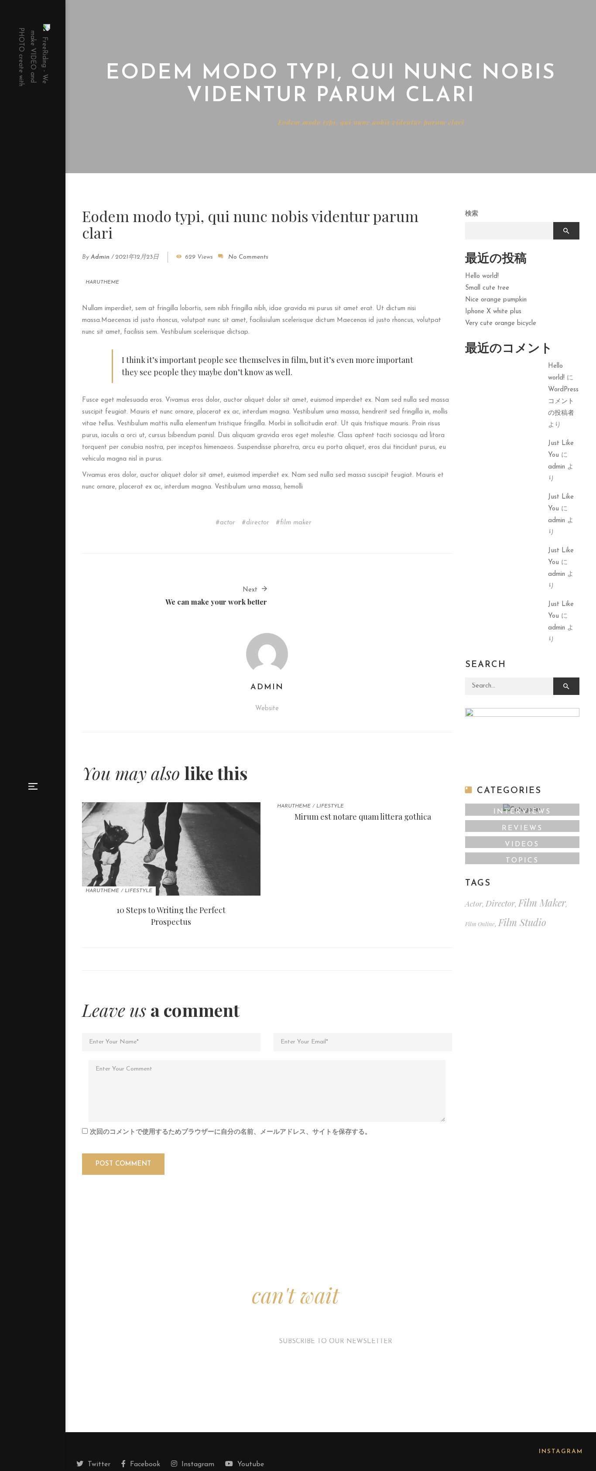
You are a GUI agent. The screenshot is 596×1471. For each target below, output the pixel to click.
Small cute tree (487, 288)
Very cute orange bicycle (500, 323)
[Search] (566, 686)
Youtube (250, 1464)
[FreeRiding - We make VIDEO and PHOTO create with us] (32, 56)
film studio (522, 922)
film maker (296, 523)
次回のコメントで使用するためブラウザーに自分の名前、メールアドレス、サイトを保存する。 (230, 1132)
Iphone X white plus (493, 311)
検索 (471, 214)
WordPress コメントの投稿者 (563, 402)
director (257, 523)
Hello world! (482, 276)
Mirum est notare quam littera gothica (363, 816)
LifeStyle (138, 890)
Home (206, 122)
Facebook (145, 1464)
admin (100, 257)
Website (267, 708)
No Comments (248, 257)
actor (227, 523)
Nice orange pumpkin (496, 300)
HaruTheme (246, 122)
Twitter (99, 1464)
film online (480, 923)
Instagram (198, 1464)
